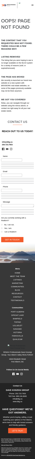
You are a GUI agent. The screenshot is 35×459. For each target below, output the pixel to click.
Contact (17, 297)
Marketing (17, 283)
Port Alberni (17, 312)
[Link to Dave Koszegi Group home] (13, 5)
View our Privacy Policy (6, 445)
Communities (17, 287)
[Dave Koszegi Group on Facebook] (3, 149)
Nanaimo (17, 329)
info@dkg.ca (7, 142)
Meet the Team (17, 276)
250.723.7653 (7, 145)
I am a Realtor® (10, 232)
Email (5, 171)
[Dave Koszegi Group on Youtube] (7, 149)
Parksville (17, 336)
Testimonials (17, 300)
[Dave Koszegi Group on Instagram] (11, 149)
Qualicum (17, 339)
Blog (17, 290)
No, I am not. (9, 225)
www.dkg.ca (17, 401)
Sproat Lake (17, 315)
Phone (5, 187)
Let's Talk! (17, 431)
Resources (17, 294)
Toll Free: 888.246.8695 (17, 396)
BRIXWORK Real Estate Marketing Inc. (16, 455)
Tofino (17, 322)
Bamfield (17, 319)
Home (17, 273)
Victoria (17, 332)
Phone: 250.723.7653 (17, 394)
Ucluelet (17, 326)
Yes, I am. (8, 228)
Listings (17, 280)
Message (6, 202)
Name (5, 156)
